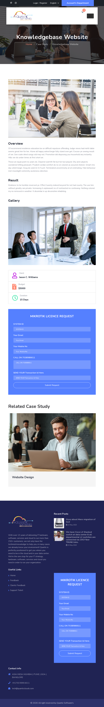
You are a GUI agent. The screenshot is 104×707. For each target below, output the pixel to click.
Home (29, 44)
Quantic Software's (65, 703)
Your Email (18, 335)
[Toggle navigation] (90, 16)
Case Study (42, 44)
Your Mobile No (20, 346)
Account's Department (78, 3)
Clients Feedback (17, 585)
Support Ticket (16, 590)
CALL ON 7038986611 (24, 357)
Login (35, 3)
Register (43, 3)
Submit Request (52, 385)
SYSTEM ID (18, 324)
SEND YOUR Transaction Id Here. (28, 372)
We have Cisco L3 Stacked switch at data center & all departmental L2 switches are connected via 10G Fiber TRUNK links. (81, 537)
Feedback (14, 580)
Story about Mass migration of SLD (80, 520)
